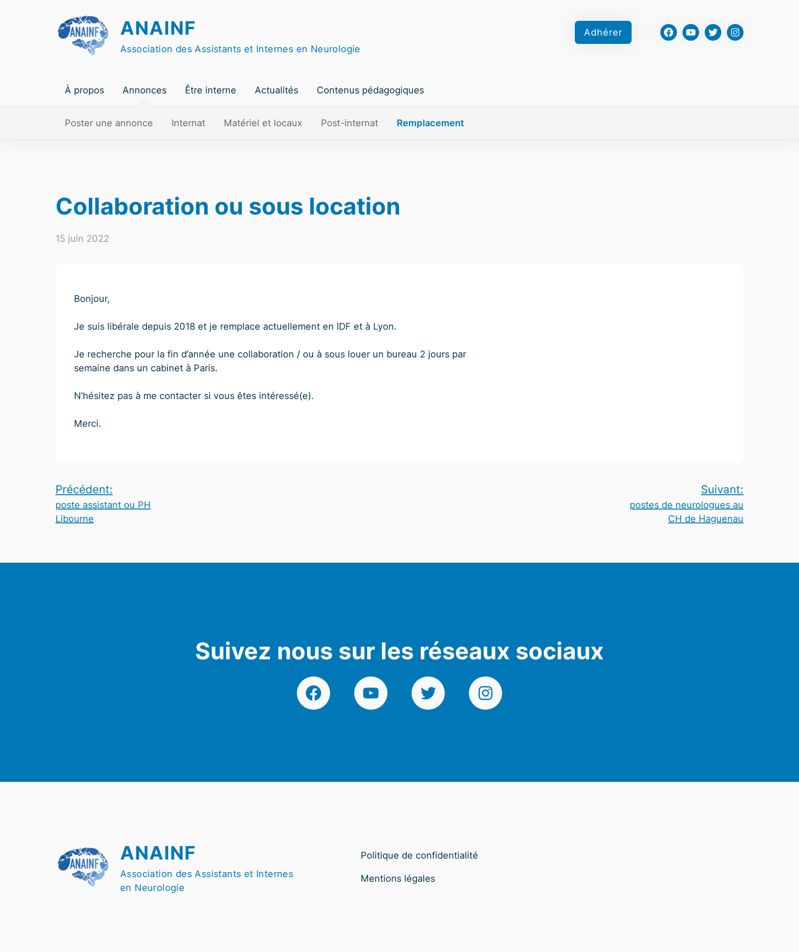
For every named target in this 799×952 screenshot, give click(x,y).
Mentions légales (398, 878)
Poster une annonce (109, 123)
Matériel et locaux (263, 123)
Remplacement (430, 123)
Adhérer (603, 32)
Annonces (144, 90)
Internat (188, 123)
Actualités (276, 90)
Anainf (158, 28)
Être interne (210, 90)
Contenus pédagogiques (370, 90)
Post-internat (349, 123)
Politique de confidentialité (419, 855)
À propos (84, 90)
